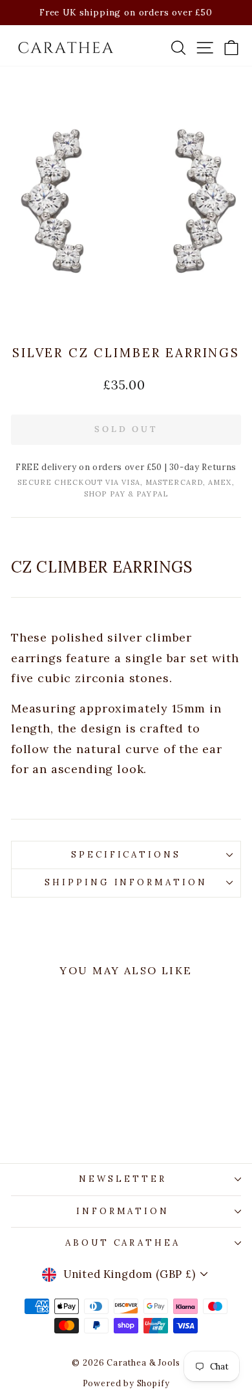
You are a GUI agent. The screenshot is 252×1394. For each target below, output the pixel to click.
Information (123, 1211)
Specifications (126, 854)
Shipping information (126, 882)
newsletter (123, 1178)
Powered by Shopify (126, 1383)
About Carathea (123, 1242)
